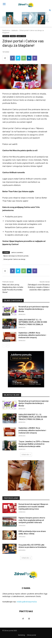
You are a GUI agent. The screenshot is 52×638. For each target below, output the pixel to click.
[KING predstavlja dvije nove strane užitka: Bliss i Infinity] (9, 535)
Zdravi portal (31, 635)
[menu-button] (4, 4)
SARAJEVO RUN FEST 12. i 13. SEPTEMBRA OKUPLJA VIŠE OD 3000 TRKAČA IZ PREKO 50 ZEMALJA (33, 322)
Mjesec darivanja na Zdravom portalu (16, 256)
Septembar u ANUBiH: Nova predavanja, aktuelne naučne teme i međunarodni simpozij (32, 335)
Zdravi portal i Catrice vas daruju (14, 259)
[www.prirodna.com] (26, 475)
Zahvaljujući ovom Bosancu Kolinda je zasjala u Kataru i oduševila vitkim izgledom (39, 287)
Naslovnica (6, 30)
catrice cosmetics (17, 252)
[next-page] (7, 345)
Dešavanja (6, 314)
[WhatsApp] (23, 58)
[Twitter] (18, 58)
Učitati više (25, 455)
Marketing (21, 635)
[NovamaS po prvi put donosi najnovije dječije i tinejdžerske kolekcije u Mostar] (9, 310)
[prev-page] (3, 345)
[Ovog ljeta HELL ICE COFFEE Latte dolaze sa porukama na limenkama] (9, 549)
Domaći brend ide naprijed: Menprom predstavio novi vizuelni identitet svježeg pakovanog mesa (33, 506)
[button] (50, 10)
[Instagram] (29, 618)
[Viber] (34, 58)
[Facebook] (12, 58)
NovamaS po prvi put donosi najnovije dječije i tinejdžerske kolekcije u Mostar (33, 309)
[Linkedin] (29, 58)
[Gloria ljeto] (26, 16)
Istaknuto (14, 30)
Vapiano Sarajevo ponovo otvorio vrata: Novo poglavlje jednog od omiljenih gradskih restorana (32, 520)
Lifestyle (13, 36)
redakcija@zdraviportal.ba (27, 601)
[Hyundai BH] (26, 369)
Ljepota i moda (21, 36)
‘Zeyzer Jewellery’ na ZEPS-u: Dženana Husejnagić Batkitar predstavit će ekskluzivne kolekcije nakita (34, 444)
